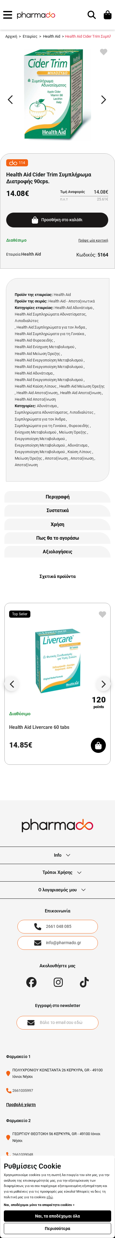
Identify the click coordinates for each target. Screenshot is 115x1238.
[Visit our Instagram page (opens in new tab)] (58, 982)
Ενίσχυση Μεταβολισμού (35, 432)
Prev (13, 100)
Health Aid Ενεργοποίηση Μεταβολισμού (49, 360)
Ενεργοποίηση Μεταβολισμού (40, 438)
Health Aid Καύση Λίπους (36, 386)
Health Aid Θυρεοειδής (34, 340)
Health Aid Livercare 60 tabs (39, 727)
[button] (7, 15)
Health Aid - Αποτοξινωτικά (71, 301)
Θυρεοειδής (79, 425)
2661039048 (22, 1154)
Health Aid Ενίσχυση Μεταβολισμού (44, 347)
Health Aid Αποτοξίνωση (37, 393)
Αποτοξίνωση (56, 458)
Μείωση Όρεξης (72, 432)
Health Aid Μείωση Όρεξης (37, 353)
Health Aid (31, 254)
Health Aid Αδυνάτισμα (73, 307)
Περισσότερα (57, 1228)
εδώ (50, 1197)
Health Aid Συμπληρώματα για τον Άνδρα (51, 327)
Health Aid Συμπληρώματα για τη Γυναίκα (49, 334)
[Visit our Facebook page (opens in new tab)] (31, 982)
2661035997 (22, 1090)
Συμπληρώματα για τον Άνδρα (40, 419)
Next (106, 100)
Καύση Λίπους (79, 452)
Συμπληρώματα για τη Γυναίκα (40, 425)
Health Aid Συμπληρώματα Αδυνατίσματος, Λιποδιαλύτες (51, 317)
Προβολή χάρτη (21, 1104)
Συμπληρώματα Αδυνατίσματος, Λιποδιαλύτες (54, 412)
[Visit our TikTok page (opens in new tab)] (84, 982)
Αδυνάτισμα (47, 406)
